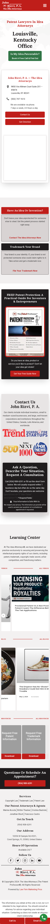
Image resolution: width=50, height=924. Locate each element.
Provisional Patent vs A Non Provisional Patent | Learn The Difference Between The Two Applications (24, 608)
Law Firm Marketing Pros (30, 889)
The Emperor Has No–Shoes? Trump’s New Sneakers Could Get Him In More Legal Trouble (25, 689)
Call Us (12, 921)
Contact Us (25, 114)
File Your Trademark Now (25, 271)
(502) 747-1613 (18, 99)
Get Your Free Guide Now (25, 373)
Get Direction (25, 122)
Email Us (37, 921)
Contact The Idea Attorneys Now (25, 238)
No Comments (19, 696)
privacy (18, 505)
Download (25, 756)
